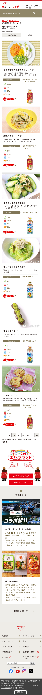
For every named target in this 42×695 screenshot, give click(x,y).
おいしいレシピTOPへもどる (32, 7)
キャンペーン (28, 641)
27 (32, 435)
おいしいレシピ (28, 636)
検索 (32, 663)
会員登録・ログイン (21, 482)
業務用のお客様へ (29, 652)
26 (28, 435)
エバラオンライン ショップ (29, 657)
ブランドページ (7, 641)
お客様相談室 (7, 652)
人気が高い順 (12, 35)
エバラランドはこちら (21, 476)
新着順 (30, 35)
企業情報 (26, 646)
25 (23, 435)
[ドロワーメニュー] (39, 3)
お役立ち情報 (7, 646)
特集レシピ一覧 (21, 610)
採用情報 (5, 657)
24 (18, 435)
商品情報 (5, 636)
